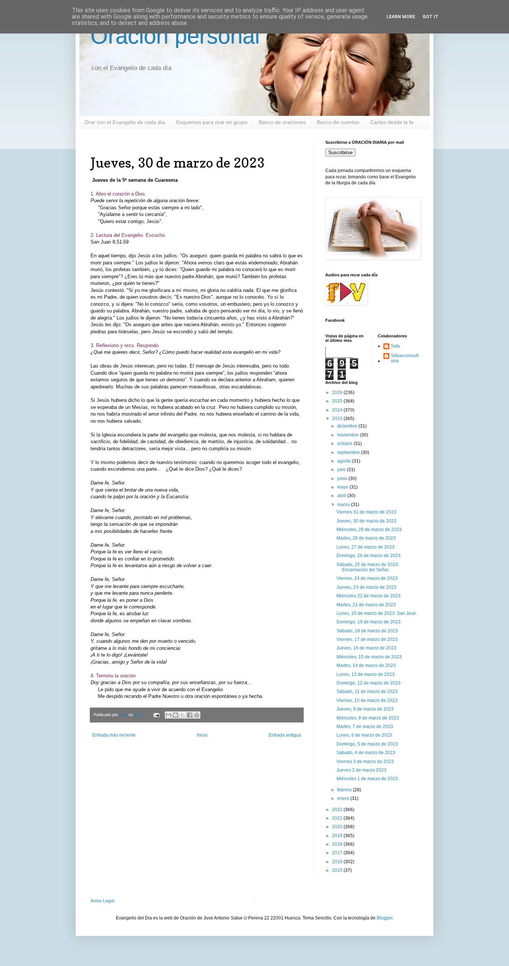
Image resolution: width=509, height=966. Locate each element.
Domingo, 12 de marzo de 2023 (368, 683)
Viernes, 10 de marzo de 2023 (367, 700)
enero (343, 798)
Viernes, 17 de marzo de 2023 (367, 639)
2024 (338, 410)
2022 (338, 809)
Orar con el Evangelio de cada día (125, 122)
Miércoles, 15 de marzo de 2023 (369, 657)
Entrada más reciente (114, 735)
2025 (338, 401)
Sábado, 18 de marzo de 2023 (367, 630)
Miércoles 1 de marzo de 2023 (367, 778)
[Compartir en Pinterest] (196, 715)
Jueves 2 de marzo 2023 (361, 770)
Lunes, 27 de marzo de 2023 (365, 547)
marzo (344, 504)
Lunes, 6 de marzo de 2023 (364, 735)
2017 (338, 852)
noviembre (348, 435)
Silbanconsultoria (404, 358)
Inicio (202, 735)
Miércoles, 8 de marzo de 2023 (367, 718)
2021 (338, 818)
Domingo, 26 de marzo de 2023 (368, 555)
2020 (338, 826)
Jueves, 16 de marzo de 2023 (366, 648)
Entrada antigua (285, 735)
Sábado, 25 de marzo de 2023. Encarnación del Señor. (367, 567)
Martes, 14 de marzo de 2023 (366, 665)
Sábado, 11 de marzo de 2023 (367, 691)
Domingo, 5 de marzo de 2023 (367, 744)
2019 (338, 835)
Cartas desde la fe (392, 122)
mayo (343, 487)
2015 (338, 870)
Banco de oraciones (282, 122)
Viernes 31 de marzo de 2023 (366, 512)
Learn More (400, 16)
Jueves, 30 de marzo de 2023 (366, 521)
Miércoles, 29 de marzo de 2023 (369, 529)
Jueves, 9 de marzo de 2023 (365, 709)
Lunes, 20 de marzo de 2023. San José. (376, 613)
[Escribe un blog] (175, 715)
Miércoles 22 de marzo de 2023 (368, 595)
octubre (345, 443)
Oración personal (175, 35)
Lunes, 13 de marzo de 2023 (365, 674)
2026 (338, 392)
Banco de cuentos (338, 122)
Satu (395, 346)
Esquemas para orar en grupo (211, 122)
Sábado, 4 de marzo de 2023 (365, 752)
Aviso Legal (102, 900)
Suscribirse (340, 152)
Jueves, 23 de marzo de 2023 (366, 587)
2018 (338, 844)
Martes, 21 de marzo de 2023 (366, 604)
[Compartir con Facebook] (189, 715)
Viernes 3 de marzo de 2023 (365, 761)
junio (342, 478)
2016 (338, 861)
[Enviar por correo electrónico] (168, 715)
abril (342, 495)
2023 (338, 418)
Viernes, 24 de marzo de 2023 (367, 578)
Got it (431, 16)
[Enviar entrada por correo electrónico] (156, 714)
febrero (345, 789)
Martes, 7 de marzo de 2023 (364, 726)
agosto (344, 461)
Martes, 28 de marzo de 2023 (366, 538)
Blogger (384, 918)
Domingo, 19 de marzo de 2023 (368, 622)
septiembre (349, 452)
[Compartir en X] (182, 715)
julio (342, 469)
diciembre (347, 426)
